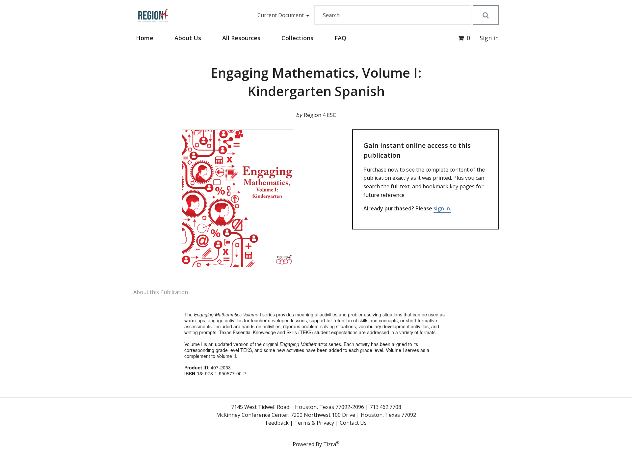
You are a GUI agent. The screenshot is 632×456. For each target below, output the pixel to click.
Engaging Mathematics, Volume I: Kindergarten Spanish (316, 82)
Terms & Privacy (314, 422)
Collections (297, 38)
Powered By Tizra (316, 444)
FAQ (340, 38)
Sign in (489, 38)
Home (144, 38)
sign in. (442, 208)
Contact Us (353, 422)
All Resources (241, 38)
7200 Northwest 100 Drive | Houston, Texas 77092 (353, 414)
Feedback (277, 422)
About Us (187, 38)
